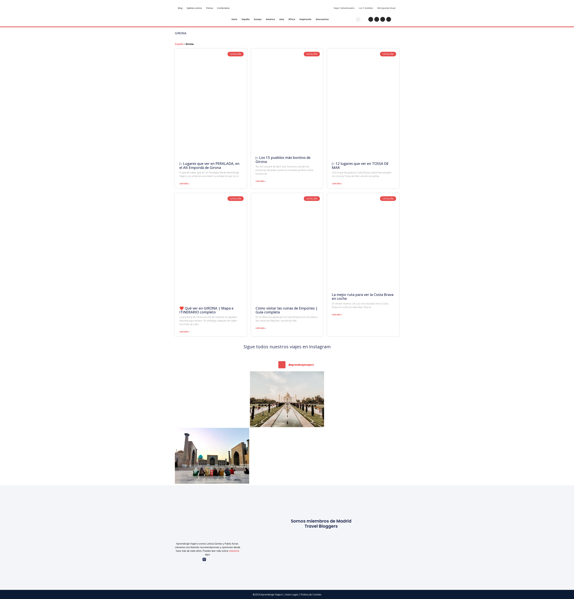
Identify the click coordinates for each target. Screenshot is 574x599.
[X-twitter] (388, 19)
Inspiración (305, 19)
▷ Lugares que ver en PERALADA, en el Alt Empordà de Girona (209, 165)
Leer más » (184, 183)
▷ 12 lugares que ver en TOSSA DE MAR (360, 165)
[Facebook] (382, 19)
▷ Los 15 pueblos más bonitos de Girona (283, 159)
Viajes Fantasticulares (344, 8)
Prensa (209, 8)
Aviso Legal (291, 594)
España (245, 19)
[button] (358, 19)
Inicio (234, 19)
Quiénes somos (194, 8)
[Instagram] (370, 19)
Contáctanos (223, 8)
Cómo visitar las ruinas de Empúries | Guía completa (287, 310)
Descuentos (322, 19)
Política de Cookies (310, 594)
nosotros (234, 550)
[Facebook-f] (198, 559)
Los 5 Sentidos (366, 8)
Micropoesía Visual (386, 8)
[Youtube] (376, 19)
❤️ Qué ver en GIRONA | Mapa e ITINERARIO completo (206, 310)
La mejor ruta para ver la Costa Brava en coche (362, 296)
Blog (180, 8)
